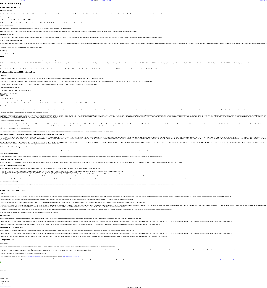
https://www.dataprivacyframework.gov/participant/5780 (225, 259)
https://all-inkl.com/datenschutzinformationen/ (100, 60)
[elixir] (23, 0)
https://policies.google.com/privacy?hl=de (72, 256)
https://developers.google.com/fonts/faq (33, 256)
